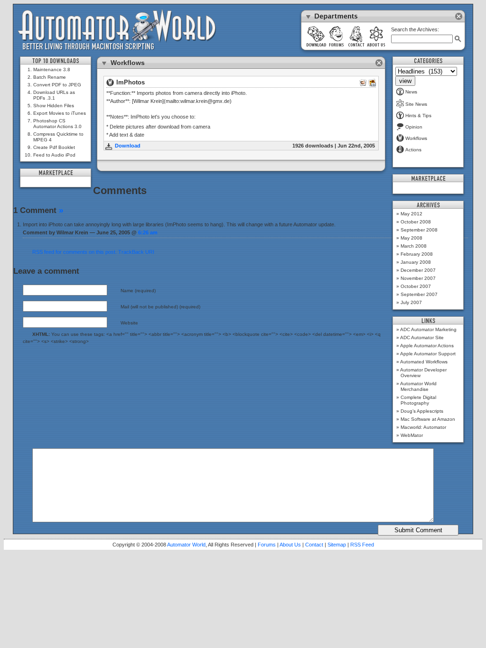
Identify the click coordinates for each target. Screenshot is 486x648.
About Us (290, 544)
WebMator (412, 435)
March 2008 (414, 246)
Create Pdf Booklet (54, 147)
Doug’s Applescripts (422, 411)
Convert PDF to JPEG (57, 84)
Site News (416, 104)
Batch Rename (49, 77)
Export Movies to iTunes (59, 113)
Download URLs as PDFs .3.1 (54, 95)
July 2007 (411, 302)
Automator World (186, 544)
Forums (267, 544)
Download (127, 145)
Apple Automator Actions (427, 345)
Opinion (413, 127)
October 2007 (416, 286)
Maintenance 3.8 (51, 69)
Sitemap (336, 544)
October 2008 (416, 221)
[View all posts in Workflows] (110, 84)
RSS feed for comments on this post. (74, 252)
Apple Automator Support (428, 353)
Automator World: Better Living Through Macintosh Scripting (117, 30)
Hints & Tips (418, 115)
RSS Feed (362, 544)
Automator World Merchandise (418, 386)
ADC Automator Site (422, 337)
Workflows (416, 138)
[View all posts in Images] (363, 84)
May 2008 (411, 238)
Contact (314, 544)
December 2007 (418, 270)
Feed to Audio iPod (54, 154)
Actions (413, 149)
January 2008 (416, 262)
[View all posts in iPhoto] (372, 84)
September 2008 (419, 229)
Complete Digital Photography (418, 400)
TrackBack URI (136, 252)
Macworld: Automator (423, 427)
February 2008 (417, 254)
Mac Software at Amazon (428, 419)
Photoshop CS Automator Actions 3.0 (57, 123)
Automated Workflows (424, 361)
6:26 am (148, 232)
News (411, 91)
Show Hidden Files (53, 105)
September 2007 (419, 294)
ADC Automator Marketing (428, 329)
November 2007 (418, 278)
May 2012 (411, 213)
